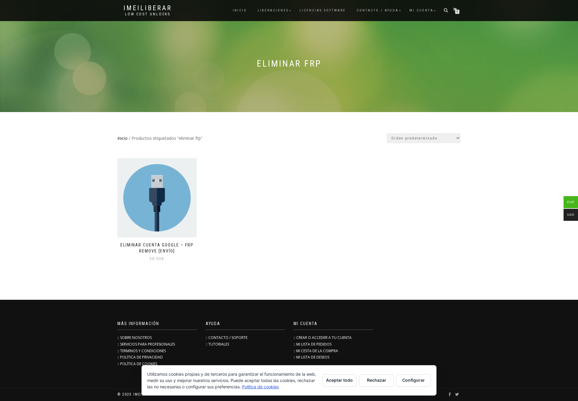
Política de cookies (260, 386)
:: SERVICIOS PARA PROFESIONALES (146, 344)
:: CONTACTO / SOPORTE (226, 337)
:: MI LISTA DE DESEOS (311, 357)
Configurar (413, 380)
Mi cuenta (421, 10)
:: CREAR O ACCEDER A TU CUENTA (323, 337)
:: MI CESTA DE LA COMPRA (316, 350)
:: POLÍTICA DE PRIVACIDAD (140, 357)
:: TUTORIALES (217, 344)
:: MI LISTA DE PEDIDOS (312, 344)
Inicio (122, 138)
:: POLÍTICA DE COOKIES (137, 363)
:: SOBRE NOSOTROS (134, 337)
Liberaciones (273, 10)
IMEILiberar (147, 8)
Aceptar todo (339, 380)
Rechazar (376, 380)
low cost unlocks (147, 14)
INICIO (240, 10)
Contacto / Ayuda (378, 10)
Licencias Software (323, 10)
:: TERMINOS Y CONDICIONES (141, 350)
